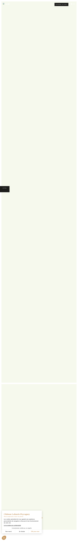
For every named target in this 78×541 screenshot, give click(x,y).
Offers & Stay (61, 4)
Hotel (5, 188)
